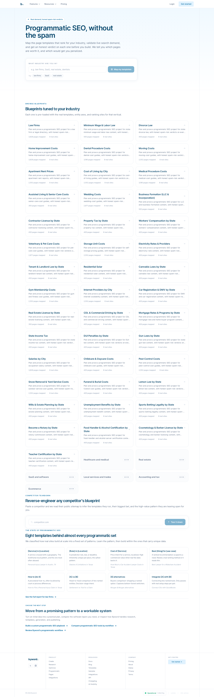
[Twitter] (30, 666)
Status (130, 668)
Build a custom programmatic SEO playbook (45, 625)
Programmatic (54, 671)
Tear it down (177, 522)
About (130, 664)
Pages (51, 674)
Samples (92, 671)
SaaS (47, 76)
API (90, 678)
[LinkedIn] (36, 666)
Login (172, 4)
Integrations (53, 678)
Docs (90, 661)
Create (51, 661)
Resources (49, 4)
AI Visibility (93, 684)
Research (52, 664)
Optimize (52, 668)
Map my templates (122, 69)
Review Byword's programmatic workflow (44, 630)
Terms (130, 674)
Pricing (64, 4)
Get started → (177, 662)
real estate (57, 76)
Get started (186, 4)
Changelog (93, 681)
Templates (92, 668)
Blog (90, 664)
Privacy (131, 671)
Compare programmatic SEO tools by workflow (92, 625)
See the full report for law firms (39, 597)
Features (34, 4)
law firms (37, 76)
